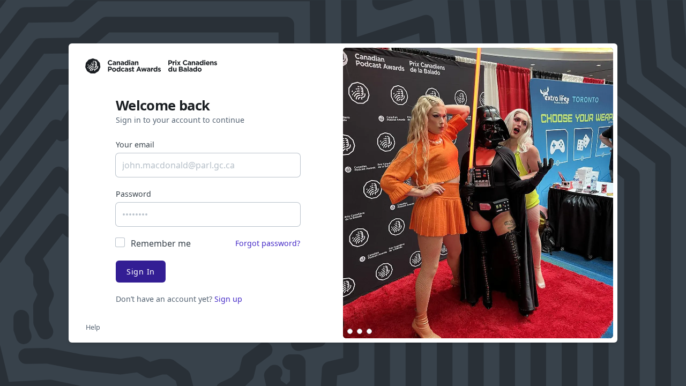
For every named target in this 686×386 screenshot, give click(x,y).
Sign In (140, 271)
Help (93, 327)
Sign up (228, 299)
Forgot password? (267, 243)
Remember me (161, 243)
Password (133, 194)
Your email (135, 144)
